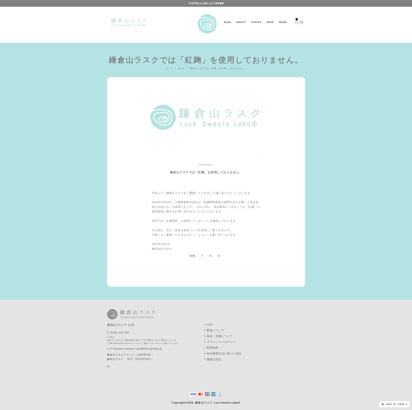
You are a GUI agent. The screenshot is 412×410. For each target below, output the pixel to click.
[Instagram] (108, 366)
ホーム (169, 68)
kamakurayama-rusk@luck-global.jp (137, 348)
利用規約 (212, 347)
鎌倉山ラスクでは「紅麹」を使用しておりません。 (206, 172)
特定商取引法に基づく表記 (224, 353)
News (181, 68)
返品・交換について (220, 336)
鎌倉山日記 (214, 359)
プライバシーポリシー (221, 341)
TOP (210, 324)
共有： (194, 255)
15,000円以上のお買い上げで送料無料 (206, 3)
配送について (215, 330)
